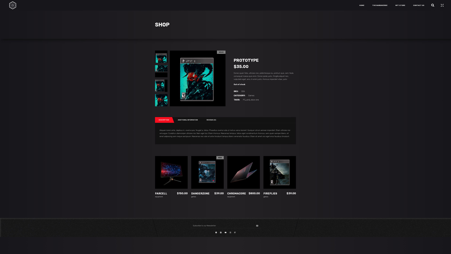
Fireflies (270, 193)
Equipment (159, 197)
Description (164, 120)
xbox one (255, 100)
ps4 (248, 100)
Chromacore (236, 193)
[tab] (163, 120)
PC (244, 100)
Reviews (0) (211, 120)
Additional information (188, 120)
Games (251, 95)
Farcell (161, 193)
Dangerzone (200, 193)
